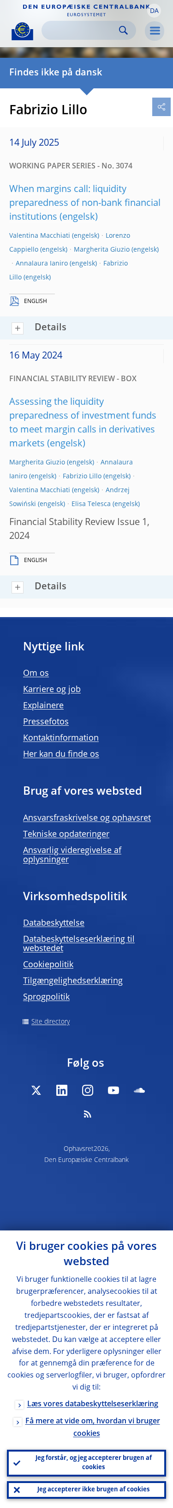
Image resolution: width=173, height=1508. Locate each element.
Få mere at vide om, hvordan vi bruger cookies (92, 1428)
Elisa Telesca (91, 504)
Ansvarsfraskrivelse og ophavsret (87, 818)
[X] (36, 1090)
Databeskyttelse (53, 923)
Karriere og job (52, 690)
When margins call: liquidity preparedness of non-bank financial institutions (85, 203)
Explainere (43, 706)
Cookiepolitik (48, 965)
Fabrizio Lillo (82, 476)
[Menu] (154, 31)
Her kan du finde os (61, 754)
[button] (154, 11)
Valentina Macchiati (39, 236)
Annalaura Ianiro (42, 263)
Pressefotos (46, 722)
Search (123, 30)
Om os (36, 673)
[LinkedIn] (62, 1090)
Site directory (50, 1022)
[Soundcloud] (139, 1090)
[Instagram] (88, 1090)
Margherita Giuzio (102, 250)
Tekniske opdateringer (66, 834)
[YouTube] (113, 1090)
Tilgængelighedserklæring (73, 981)
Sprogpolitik (46, 997)
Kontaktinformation (61, 738)
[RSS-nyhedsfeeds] (88, 1114)
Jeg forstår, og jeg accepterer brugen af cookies (94, 1463)
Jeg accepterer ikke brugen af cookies (93, 1490)
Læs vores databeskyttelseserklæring (92, 1404)
